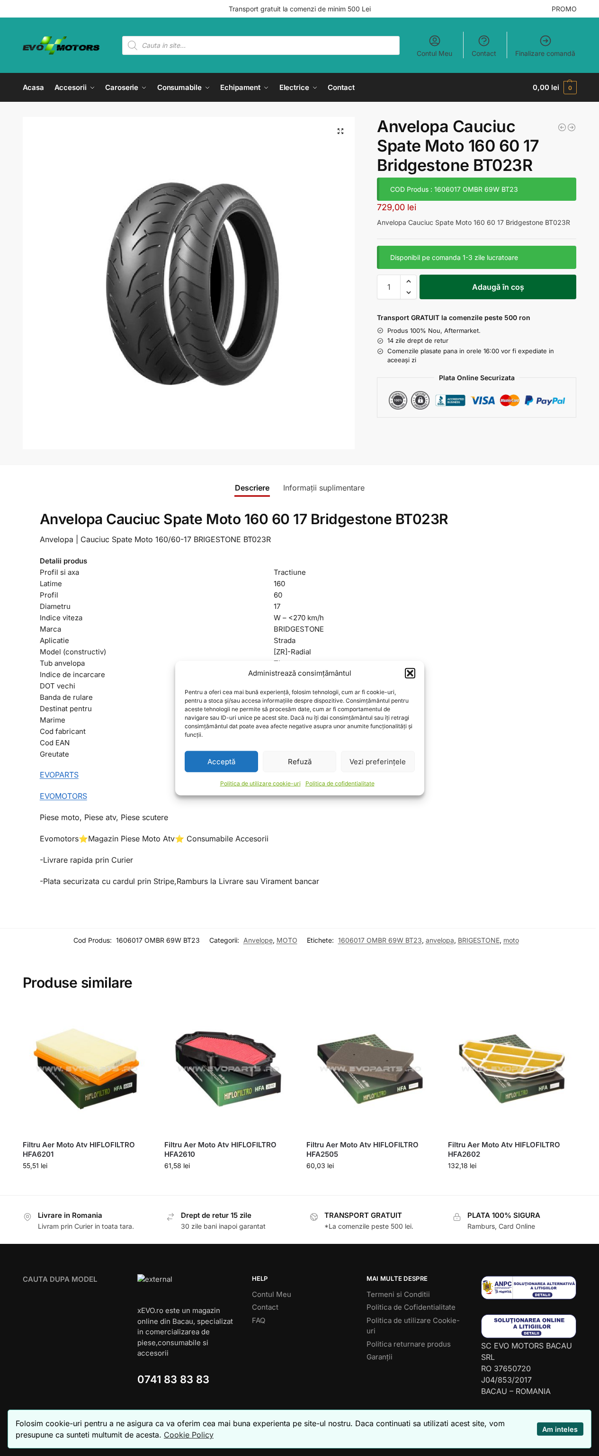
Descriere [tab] (252, 487)
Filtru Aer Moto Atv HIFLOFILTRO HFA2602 (504, 1149)
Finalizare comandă (545, 53)
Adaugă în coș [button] (86, 1185)
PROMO (564, 9)
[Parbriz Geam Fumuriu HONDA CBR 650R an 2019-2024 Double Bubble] (571, 127)
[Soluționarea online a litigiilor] (529, 1326)
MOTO (287, 940)
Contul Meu (434, 53)
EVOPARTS (59, 774)
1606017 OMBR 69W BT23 (380, 940)
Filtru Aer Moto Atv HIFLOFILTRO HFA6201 (79, 1149)
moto (511, 940)
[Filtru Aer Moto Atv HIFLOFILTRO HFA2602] (512, 1069)
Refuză (300, 761)
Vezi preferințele (377, 761)
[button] (410, 673)
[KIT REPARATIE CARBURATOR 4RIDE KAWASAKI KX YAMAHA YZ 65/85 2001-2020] (562, 127)
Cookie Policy (189, 1434)
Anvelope (258, 940)
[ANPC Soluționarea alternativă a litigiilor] (529, 1287)
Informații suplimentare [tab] (324, 487)
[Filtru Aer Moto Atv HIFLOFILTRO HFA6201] (87, 1069)
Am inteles (560, 1429)
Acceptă (221, 761)
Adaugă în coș (498, 287)
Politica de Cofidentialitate (411, 1307)
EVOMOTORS (63, 796)
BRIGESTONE (479, 940)
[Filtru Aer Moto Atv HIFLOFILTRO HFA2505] (370, 1069)
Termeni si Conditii (398, 1294)
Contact (484, 53)
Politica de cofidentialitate (340, 783)
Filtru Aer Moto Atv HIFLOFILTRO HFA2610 (220, 1149)
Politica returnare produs (409, 1344)
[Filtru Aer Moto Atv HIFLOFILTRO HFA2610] (228, 1069)
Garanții (380, 1356)
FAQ (258, 1320)
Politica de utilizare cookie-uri (260, 783)
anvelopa (440, 940)
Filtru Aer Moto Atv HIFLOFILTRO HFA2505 (362, 1149)
